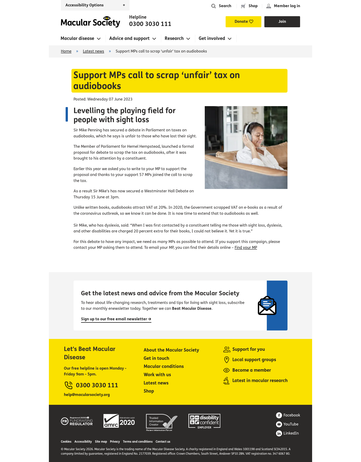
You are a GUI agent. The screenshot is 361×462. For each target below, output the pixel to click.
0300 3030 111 (150, 24)
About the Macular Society (171, 350)
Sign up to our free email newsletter (114, 319)
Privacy (115, 441)
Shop (253, 6)
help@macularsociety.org (87, 394)
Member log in (287, 6)
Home (90, 22)
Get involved (212, 38)
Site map (101, 441)
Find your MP (246, 247)
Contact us (163, 441)
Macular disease (77, 38)
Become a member (251, 370)
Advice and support (129, 38)
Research (174, 38)
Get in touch (156, 358)
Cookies (66, 441)
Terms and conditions (138, 441)
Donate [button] (241, 21)
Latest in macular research (260, 380)
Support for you (248, 349)
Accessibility (83, 441)
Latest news (93, 51)
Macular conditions (164, 366)
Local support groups (254, 359)
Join (282, 21)
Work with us (157, 375)
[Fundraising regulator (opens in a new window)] (77, 420)
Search (225, 6)
